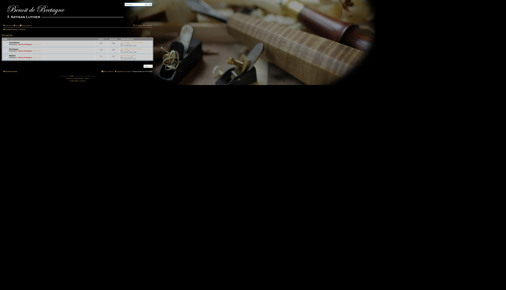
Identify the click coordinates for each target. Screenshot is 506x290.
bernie (125, 44)
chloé (34, 44)
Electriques (13, 49)
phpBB (71, 76)
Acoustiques (14, 43)
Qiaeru (87, 78)
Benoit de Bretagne (25, 44)
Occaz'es (7, 35)
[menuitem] (16, 25)
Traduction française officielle (74, 78)
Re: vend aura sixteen (128, 55)
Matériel (12, 56)
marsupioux (127, 57)
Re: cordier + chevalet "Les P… (131, 49)
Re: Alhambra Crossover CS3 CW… (133, 42)
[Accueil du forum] (69, 12)
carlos (39, 44)
